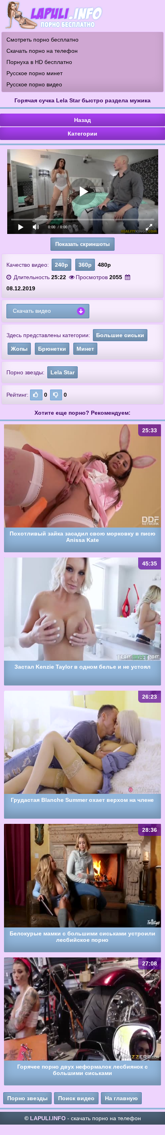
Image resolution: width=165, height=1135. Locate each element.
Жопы (19, 349)
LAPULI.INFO (48, 1118)
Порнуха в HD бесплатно (39, 62)
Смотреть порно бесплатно (42, 39)
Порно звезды (27, 1098)
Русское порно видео (34, 84)
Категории (82, 133)
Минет (85, 349)
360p (85, 265)
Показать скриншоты (82, 244)
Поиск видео (76, 1098)
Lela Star (62, 372)
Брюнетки (52, 349)
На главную (121, 1098)
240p (61, 265)
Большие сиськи (120, 335)
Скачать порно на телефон (42, 51)
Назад (82, 120)
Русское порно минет (34, 73)
